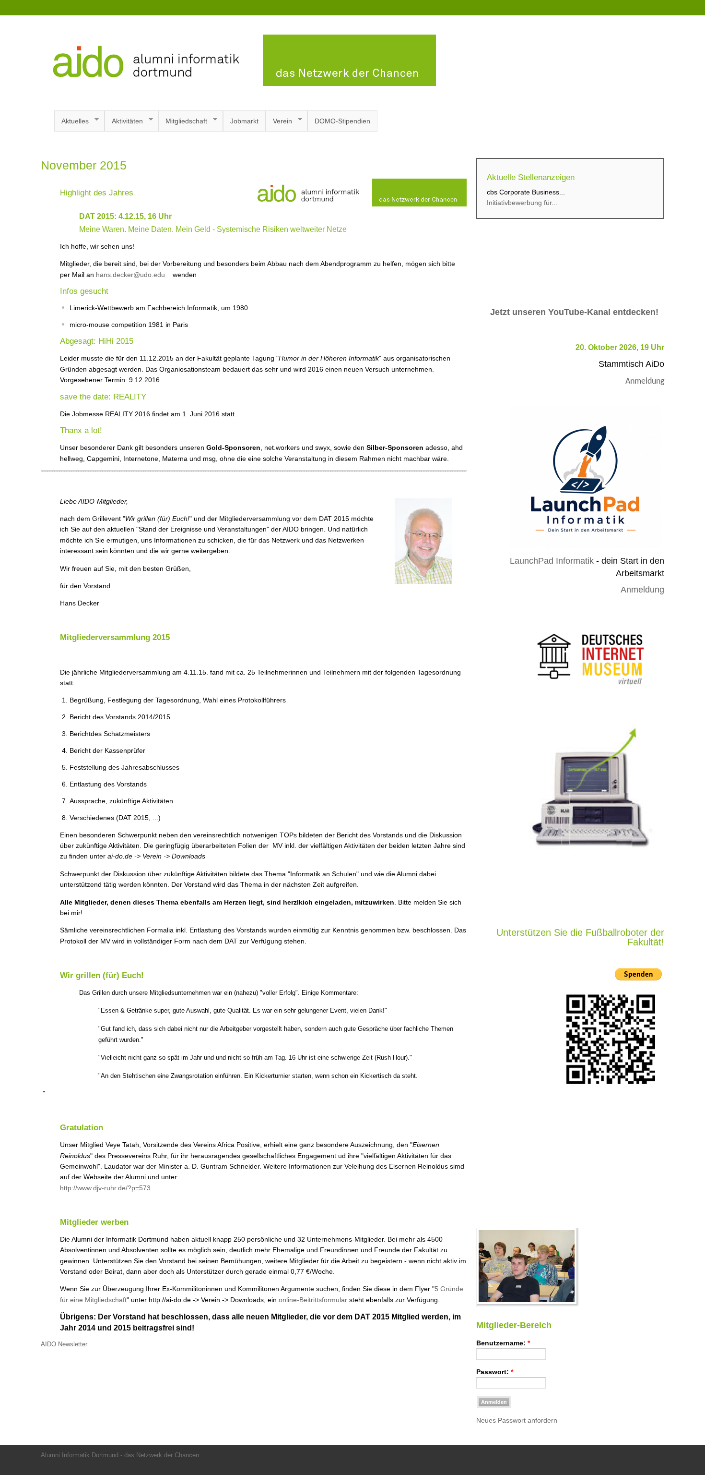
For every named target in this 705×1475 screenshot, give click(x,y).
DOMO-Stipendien (342, 121)
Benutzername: (503, 1343)
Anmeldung (644, 381)
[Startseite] (238, 83)
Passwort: (494, 1372)
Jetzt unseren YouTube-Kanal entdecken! (574, 312)
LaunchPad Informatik (552, 561)
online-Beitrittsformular (313, 1300)
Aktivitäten (124, 121)
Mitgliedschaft (182, 121)
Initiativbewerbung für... (522, 202)
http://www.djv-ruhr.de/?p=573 (105, 1188)
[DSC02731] (527, 1304)
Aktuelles (71, 121)
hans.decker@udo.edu (131, 274)
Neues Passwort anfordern (516, 1420)
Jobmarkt (244, 121)
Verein (279, 121)
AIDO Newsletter (64, 1344)
